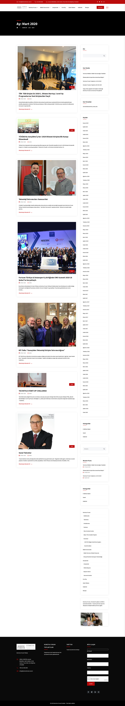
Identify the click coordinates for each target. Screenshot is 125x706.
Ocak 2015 (85, 412)
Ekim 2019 (85, 210)
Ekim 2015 (85, 385)
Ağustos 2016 (86, 347)
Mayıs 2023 (85, 153)
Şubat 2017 (85, 324)
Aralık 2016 (85, 332)
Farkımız (86, 527)
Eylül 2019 (85, 214)
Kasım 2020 (85, 165)
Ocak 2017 (85, 328)
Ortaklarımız (87, 523)
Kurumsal (86, 538)
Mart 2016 (85, 366)
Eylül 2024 (85, 127)
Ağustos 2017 (86, 302)
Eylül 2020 (85, 172)
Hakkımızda (86, 516)
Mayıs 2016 (85, 359)
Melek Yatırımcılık (44, 7)
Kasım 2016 (85, 336)
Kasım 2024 (85, 123)
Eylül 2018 (85, 260)
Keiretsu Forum (33, 7)
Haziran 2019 (86, 226)
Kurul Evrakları (87, 546)
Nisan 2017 (85, 317)
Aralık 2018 (85, 248)
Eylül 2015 (85, 389)
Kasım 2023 (85, 138)
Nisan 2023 (85, 157)
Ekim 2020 (85, 168)
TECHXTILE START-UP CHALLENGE (33, 391)
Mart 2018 (85, 283)
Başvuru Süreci (87, 571)
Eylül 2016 (85, 344)
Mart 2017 (85, 321)
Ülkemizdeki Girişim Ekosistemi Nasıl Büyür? (93, 77)
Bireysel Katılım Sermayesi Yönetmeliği (93, 557)
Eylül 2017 (85, 298)
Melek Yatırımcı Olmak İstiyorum (91, 553)
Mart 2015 (85, 404)
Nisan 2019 (85, 233)
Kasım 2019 (85, 207)
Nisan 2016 (85, 363)
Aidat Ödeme (72, 7)
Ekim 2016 (85, 340)
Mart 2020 (85, 191)
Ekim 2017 (85, 294)
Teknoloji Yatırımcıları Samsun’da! (33, 199)
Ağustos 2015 (86, 393)
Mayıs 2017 (85, 313)
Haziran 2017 (86, 309)
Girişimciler (55, 7)
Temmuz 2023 (86, 149)
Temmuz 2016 (86, 351)
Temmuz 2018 (86, 267)
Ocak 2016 (85, 374)
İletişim (87, 7)
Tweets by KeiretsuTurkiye (72, 649)
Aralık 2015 (85, 378)
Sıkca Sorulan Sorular (89, 531)
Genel (72, 87)
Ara (84, 49)
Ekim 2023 (85, 142)
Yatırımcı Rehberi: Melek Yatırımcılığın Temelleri (94, 73)
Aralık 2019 (85, 203)
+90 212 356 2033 (23, 668)
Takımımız (86, 519)
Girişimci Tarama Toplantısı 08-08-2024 (92, 85)
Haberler (80, 7)
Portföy (64, 7)
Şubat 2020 (85, 195)
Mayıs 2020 (85, 184)
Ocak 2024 (85, 130)
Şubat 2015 (85, 408)
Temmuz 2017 (86, 305)
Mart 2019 (85, 237)
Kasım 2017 (85, 290)
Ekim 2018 (85, 256)
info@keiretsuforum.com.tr (25, 1)
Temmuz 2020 (86, 180)
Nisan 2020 (85, 187)
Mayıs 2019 (85, 229)
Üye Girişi (100, 7)
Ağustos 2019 (86, 218)
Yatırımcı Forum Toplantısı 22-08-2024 (92, 81)
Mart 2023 (85, 161)
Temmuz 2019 (86, 222)
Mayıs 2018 (85, 275)
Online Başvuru (87, 568)
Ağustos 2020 (86, 176)
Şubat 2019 (85, 241)
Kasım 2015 (85, 382)
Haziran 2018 (86, 271)
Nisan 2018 (85, 279)
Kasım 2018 (85, 252)
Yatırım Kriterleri (88, 575)
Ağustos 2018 (86, 264)
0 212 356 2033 (40, 1)
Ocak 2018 (85, 286)
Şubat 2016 (85, 370)
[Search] (105, 448)
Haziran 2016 (86, 355)
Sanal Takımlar (25, 453)
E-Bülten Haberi (86, 429)
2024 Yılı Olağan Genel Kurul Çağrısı (92, 542)
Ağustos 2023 (86, 146)
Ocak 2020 (85, 199)
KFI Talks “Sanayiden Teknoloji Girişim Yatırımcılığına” (42, 350)
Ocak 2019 (85, 245)
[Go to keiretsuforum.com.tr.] (19, 27)
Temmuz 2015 (86, 397)
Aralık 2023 (85, 134)
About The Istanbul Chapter (90, 535)
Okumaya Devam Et (24, 109)
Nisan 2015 (85, 401)
